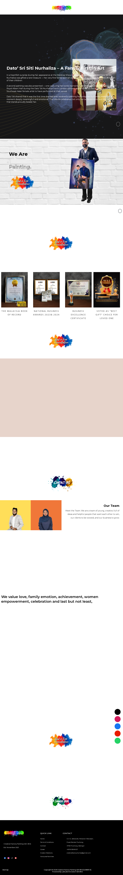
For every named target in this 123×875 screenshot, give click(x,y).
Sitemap (5, 870)
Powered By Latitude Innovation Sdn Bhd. (67, 872)
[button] (118, 124)
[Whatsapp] (118, 741)
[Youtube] (118, 734)
